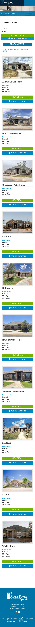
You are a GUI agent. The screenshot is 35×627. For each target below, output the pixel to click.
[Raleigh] (17, 325)
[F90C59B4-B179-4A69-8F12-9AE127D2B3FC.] (17, 222)
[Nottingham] (17, 274)
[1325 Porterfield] (17, 67)
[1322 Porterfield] (17, 171)
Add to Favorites (19, 38)
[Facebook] (19, 612)
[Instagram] (16, 612)
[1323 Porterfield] (17, 119)
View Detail (17, 97)
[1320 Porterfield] (17, 377)
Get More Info (17, 35)
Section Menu (17, 44)
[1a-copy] (17, 532)
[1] (17, 429)
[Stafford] (17, 480)
